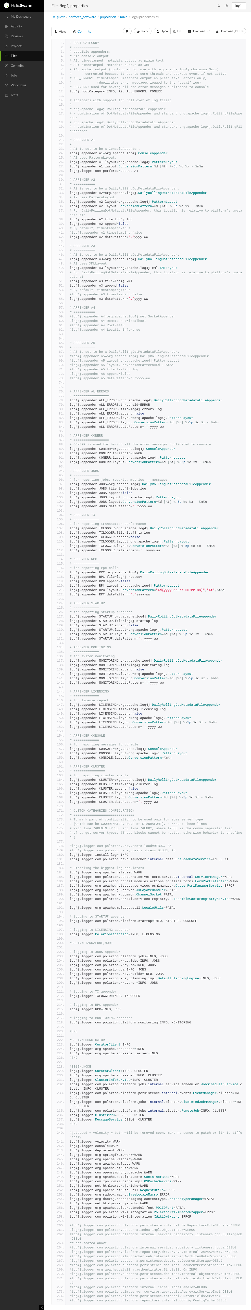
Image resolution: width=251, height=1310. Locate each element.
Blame (144, 31)
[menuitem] (22, 17)
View (62, 31)
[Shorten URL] (127, 31)
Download (231, 31)
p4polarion (108, 17)
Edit (179, 31)
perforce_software (82, 17)
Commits (83, 31)
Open (164, 31)
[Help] (226, 6)
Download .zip (200, 31)
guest (61, 17)
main (123, 17)
